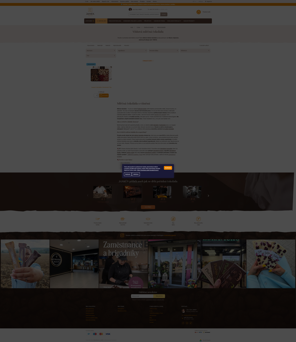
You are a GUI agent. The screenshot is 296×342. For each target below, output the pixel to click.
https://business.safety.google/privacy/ (148, 170)
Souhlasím (168, 168)
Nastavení (127, 174)
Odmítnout (136, 174)
